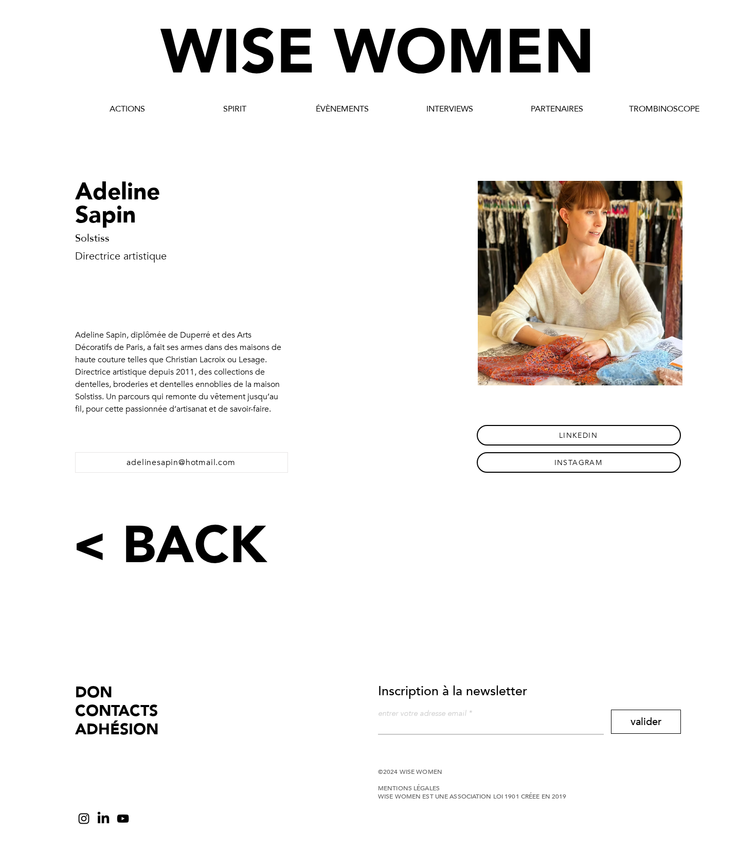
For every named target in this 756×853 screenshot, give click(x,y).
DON (93, 692)
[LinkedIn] (103, 818)
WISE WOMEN (377, 53)
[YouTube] (123, 818)
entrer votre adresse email (422, 713)
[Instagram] (84, 818)
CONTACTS (116, 710)
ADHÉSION (116, 729)
